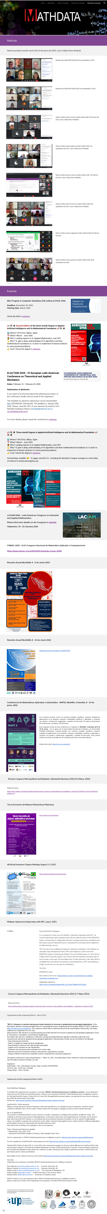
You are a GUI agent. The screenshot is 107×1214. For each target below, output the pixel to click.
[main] (53, 40)
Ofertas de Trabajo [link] (78, 3)
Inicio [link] (43, 3)
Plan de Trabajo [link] (63, 3)
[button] (104, 2)
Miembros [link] (51, 3)
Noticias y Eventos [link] (94, 3)
